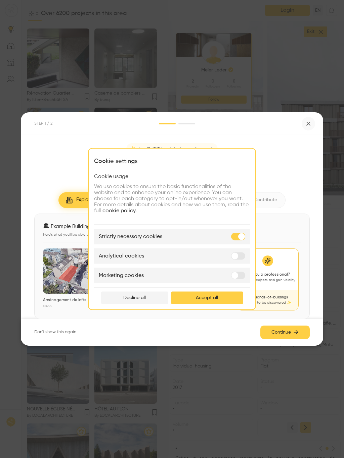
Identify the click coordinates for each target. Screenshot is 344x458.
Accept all (207, 297)
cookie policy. (119, 211)
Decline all (134, 297)
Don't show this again (55, 332)
